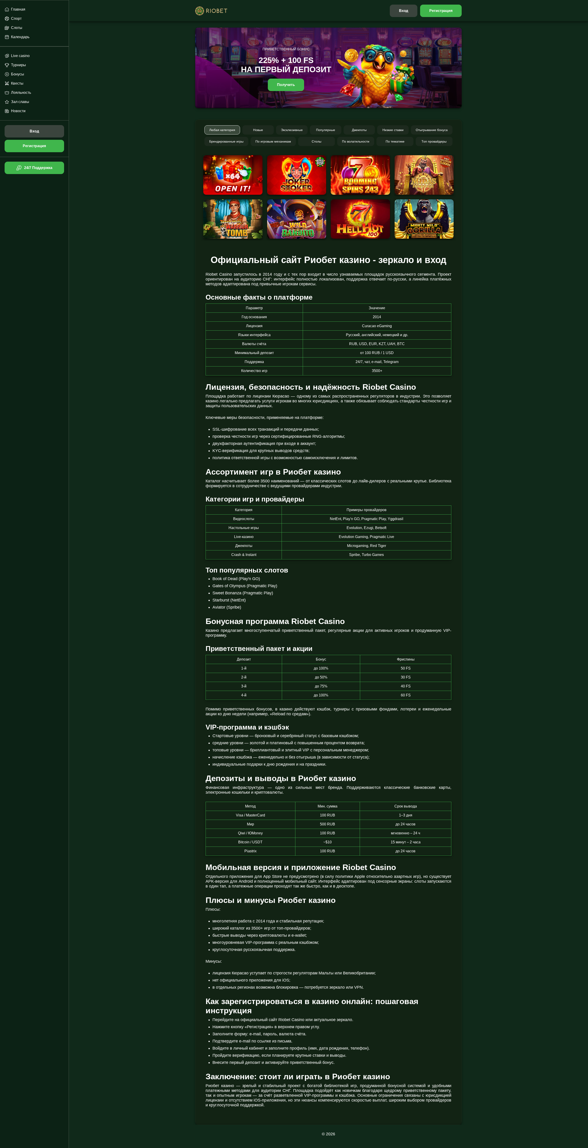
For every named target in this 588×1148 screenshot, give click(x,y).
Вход (403, 11)
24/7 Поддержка (38, 168)
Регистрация (440, 11)
